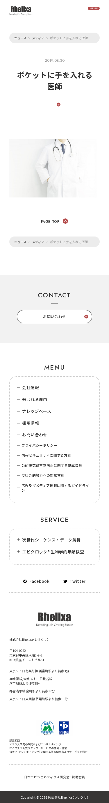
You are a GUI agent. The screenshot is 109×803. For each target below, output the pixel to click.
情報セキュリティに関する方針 (46, 455)
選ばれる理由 (34, 399)
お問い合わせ (34, 434)
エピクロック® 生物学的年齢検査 (53, 552)
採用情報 (30, 423)
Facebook (39, 581)
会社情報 (30, 387)
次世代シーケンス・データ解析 (51, 540)
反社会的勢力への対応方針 (43, 475)
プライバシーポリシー (39, 445)
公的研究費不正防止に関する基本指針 (52, 465)
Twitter (77, 581)
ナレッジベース (36, 411)
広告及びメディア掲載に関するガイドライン (55, 488)
